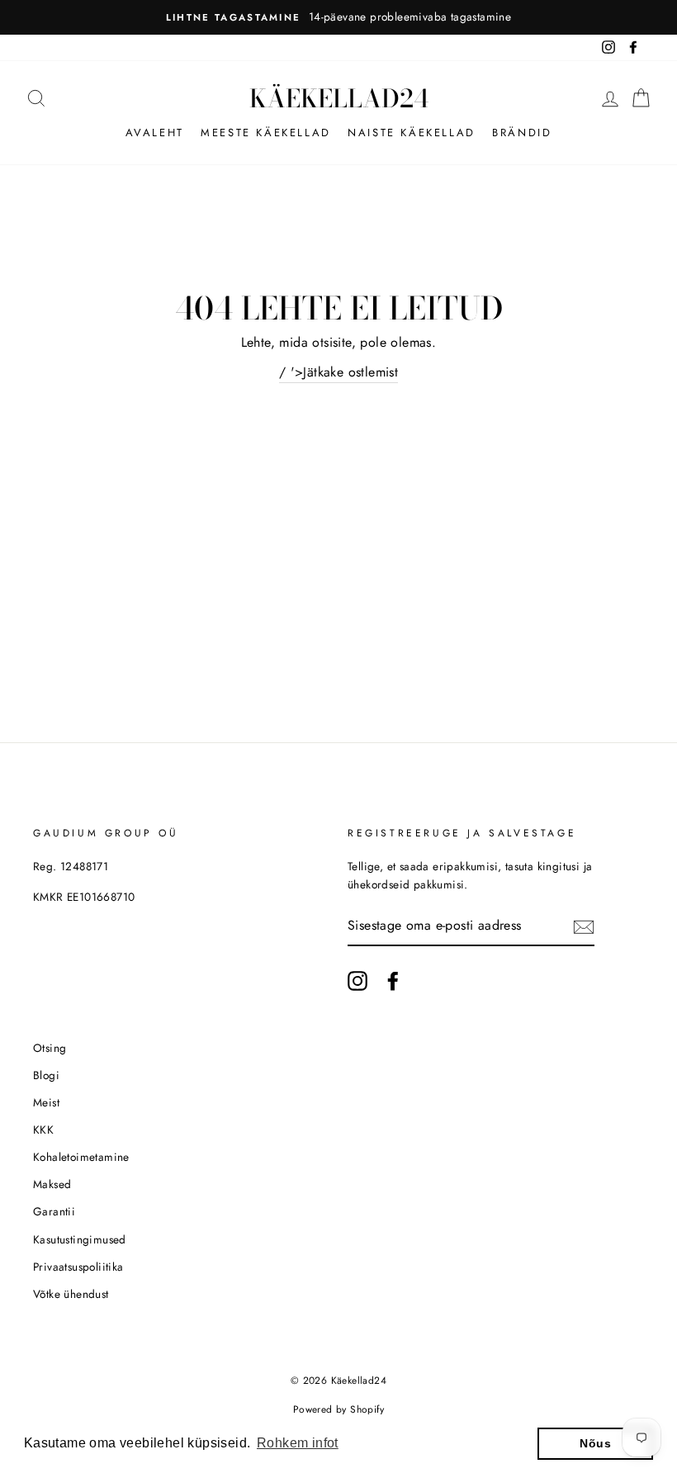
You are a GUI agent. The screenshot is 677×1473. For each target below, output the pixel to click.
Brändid (522, 132)
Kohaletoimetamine (81, 1157)
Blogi (46, 1075)
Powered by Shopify (338, 1409)
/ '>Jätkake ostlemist (338, 371)
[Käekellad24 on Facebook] (393, 981)
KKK (43, 1129)
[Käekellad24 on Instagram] (357, 981)
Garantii (54, 1211)
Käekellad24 (338, 98)
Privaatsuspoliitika (78, 1266)
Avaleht (154, 132)
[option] (338, 17)
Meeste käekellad (266, 132)
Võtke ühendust (71, 1294)
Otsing (49, 1048)
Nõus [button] (595, 1443)
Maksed (52, 1184)
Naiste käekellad (412, 132)
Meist (46, 1102)
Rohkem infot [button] (297, 1443)
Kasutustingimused (79, 1239)
